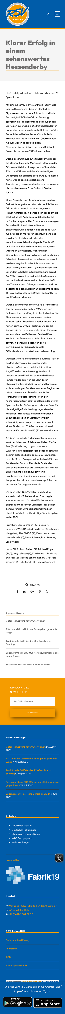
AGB (8, 957)
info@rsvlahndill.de (19, 910)
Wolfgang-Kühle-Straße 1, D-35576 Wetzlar (32, 905)
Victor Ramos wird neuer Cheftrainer (25, 620)
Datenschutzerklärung (17, 940)
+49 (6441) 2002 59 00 (20, 914)
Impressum (11, 948)
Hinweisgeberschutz (16, 965)
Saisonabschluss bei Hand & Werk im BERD (28, 664)
